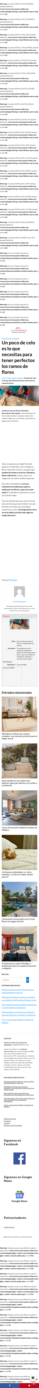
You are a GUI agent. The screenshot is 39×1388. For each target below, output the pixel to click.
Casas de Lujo (9, 1227)
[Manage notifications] (34, 1383)
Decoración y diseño (10, 338)
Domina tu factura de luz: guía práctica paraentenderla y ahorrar (19, 1082)
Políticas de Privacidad (13, 1125)
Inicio (4, 378)
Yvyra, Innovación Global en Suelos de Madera (18, 1105)
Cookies (7, 1123)
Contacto (7, 1121)
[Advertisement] (19, 442)
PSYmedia (12, 580)
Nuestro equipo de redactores (15, 1042)
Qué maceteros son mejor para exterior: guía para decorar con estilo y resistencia (19, 1099)
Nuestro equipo (10, 1119)
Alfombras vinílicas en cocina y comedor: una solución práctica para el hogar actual (19, 1088)
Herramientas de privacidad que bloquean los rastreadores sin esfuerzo (19, 1094)
